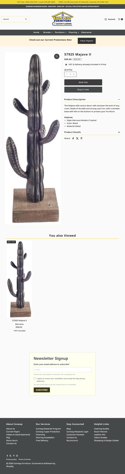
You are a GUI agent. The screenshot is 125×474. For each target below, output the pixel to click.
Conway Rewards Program (48, 429)
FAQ (8, 437)
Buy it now (83, 89)
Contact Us (11, 443)
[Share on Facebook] (73, 138)
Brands (47, 32)
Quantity (68, 70)
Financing (40, 434)
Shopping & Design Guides (106, 440)
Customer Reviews (75, 434)
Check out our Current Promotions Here (50, 39)
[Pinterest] (14, 456)
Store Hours (12, 440)
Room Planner (100, 431)
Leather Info (99, 434)
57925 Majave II (19, 320)
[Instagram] (17, 456)
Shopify (9, 466)
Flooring (73, 32)
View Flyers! (86, 41)
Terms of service (25, 459)
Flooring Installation (45, 437)
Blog (69, 429)
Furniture (60, 32)
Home (36, 32)
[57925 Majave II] (19, 279)
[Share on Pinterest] (81, 138)
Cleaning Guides (101, 429)
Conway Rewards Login (77, 431)
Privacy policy (11, 459)
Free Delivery (42, 440)
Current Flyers (13, 431)
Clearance (86, 32)
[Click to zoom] (56, 56)
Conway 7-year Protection (48, 431)
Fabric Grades (100, 437)
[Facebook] (7, 456)
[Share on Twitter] (77, 138)
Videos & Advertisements (18, 434)
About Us (10, 429)
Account (111, 19)
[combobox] (15, 19)
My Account (72, 440)
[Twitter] (10, 456)
